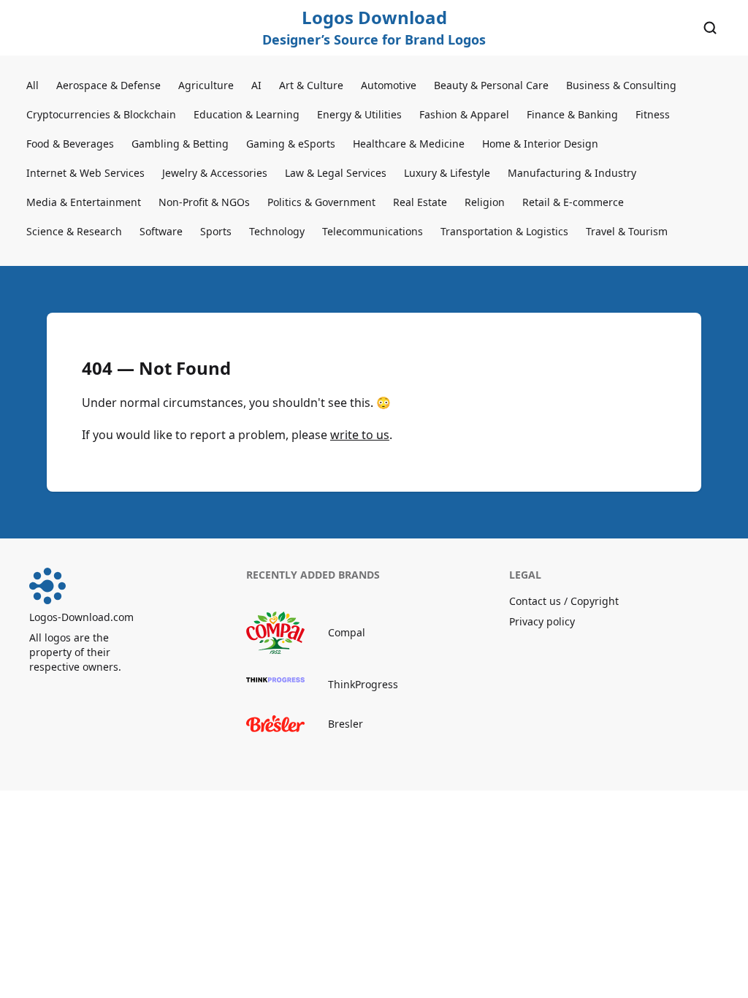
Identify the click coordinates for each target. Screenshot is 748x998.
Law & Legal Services (335, 173)
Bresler (345, 724)
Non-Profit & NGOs (204, 202)
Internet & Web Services (85, 173)
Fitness (653, 114)
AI (256, 85)
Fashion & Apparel (464, 114)
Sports (216, 231)
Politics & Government (321, 202)
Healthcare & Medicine (409, 144)
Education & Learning (246, 114)
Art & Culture (311, 85)
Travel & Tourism (627, 231)
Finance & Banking (572, 114)
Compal (346, 632)
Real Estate (420, 202)
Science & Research (74, 231)
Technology (277, 231)
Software (161, 231)
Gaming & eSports (290, 144)
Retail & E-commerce (573, 202)
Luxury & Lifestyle (447, 173)
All (32, 85)
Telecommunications (372, 231)
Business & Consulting (621, 85)
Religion (485, 202)
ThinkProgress (363, 684)
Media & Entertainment (83, 202)
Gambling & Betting (180, 144)
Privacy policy (542, 621)
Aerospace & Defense (108, 85)
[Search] (710, 27)
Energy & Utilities (359, 114)
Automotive (388, 85)
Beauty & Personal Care (491, 85)
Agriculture (206, 85)
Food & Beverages (70, 144)
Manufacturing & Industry (572, 173)
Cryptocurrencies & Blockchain (101, 114)
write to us (359, 435)
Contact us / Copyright (564, 601)
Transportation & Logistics (504, 231)
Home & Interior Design (540, 144)
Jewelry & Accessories (214, 173)
